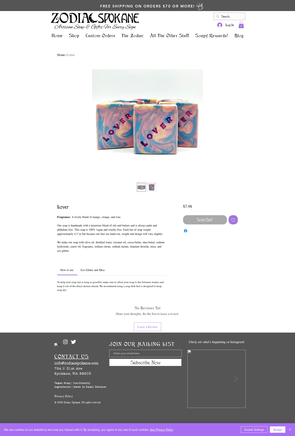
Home (61, 55)
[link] (241, 24)
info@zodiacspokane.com (76, 363)
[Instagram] (65, 342)
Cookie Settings (254, 430)
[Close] (290, 429)
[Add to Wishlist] (233, 219)
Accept (277, 430)
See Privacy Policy (161, 430)
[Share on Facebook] (185, 230)
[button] (74, 35)
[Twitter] (73, 342)
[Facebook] (57, 346)
